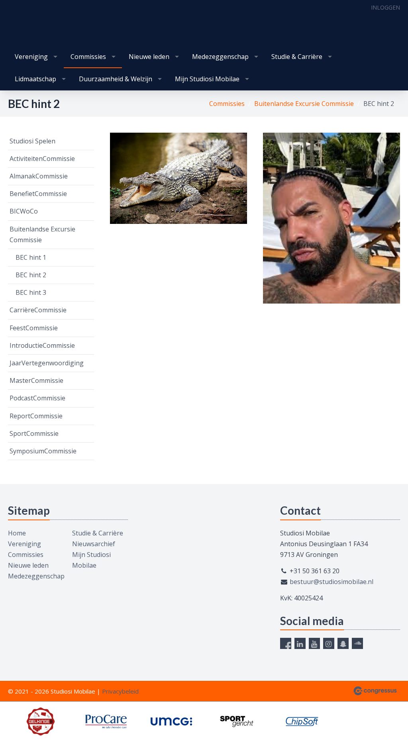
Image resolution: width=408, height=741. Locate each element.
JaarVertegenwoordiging (47, 363)
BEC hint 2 (31, 275)
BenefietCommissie (38, 193)
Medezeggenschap (220, 56)
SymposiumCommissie (43, 451)
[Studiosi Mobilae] (24, 23)
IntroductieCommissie (42, 345)
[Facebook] (285, 643)
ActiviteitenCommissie (42, 158)
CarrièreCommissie (38, 310)
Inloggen (385, 7)
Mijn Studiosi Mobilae (207, 78)
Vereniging (31, 56)
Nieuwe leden (149, 56)
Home (17, 533)
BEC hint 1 (31, 257)
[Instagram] (328, 643)
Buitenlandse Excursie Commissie (304, 103)
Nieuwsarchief (93, 543)
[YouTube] (314, 643)
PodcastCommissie (37, 398)
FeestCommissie (34, 327)
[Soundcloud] (357, 643)
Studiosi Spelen (32, 141)
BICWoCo (24, 211)
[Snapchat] (343, 643)
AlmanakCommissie (39, 176)
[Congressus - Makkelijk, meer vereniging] (375, 690)
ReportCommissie (36, 416)
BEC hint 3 (31, 292)
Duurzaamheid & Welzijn (115, 78)
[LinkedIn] (300, 643)
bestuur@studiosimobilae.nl (331, 581)
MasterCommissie (36, 380)
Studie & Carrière (296, 56)
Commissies (88, 56)
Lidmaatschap (35, 78)
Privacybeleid (120, 691)
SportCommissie (34, 433)
